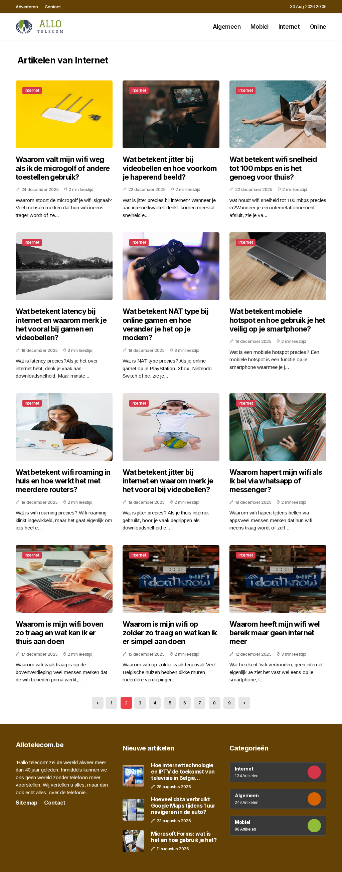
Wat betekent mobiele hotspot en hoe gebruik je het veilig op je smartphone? (277, 320)
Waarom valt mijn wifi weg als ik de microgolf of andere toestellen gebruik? (63, 168)
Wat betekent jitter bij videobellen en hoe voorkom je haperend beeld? (170, 168)
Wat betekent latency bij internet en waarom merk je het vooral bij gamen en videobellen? (61, 324)
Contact (53, 6)
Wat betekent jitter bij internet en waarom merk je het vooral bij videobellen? (168, 481)
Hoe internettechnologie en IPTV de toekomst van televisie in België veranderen (183, 772)
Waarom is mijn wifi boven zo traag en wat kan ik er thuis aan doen (60, 633)
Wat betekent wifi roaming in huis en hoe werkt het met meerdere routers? (63, 481)
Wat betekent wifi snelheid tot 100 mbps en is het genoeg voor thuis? (273, 168)
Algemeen (227, 26)
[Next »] (244, 703)
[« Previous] (98, 703)
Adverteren (27, 6)
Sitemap (26, 803)
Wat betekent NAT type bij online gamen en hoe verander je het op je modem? (166, 324)
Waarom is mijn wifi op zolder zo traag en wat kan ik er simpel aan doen (170, 633)
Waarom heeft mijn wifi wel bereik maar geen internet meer (274, 633)
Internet (289, 26)
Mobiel (259, 26)
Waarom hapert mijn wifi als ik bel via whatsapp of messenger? (275, 481)
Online (318, 26)
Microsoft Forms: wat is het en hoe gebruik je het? (184, 837)
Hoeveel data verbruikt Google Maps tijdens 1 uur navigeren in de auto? (183, 805)
